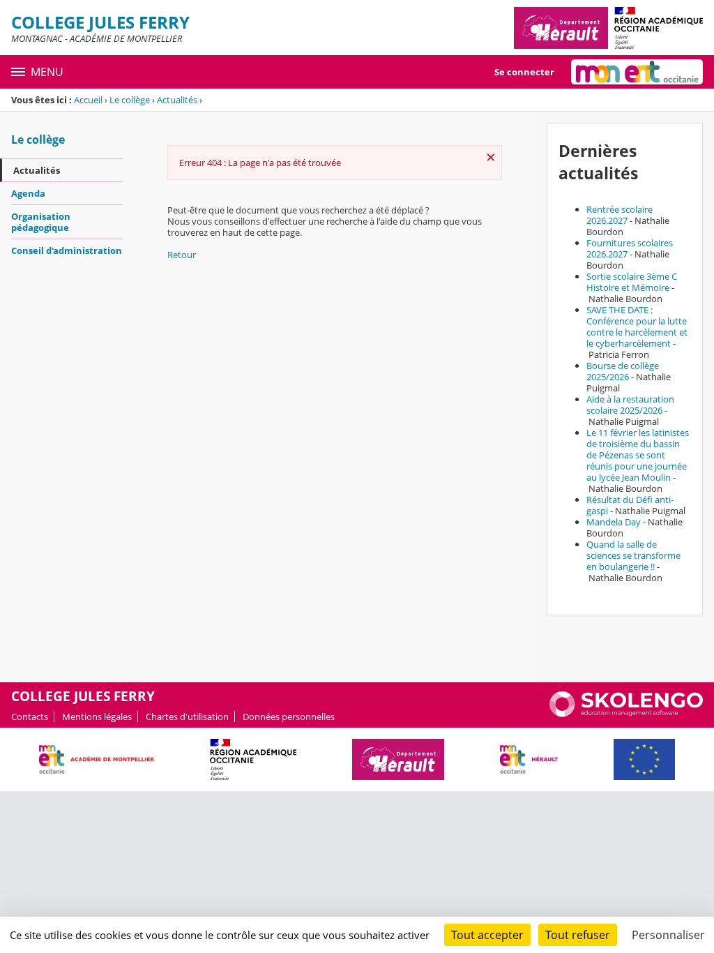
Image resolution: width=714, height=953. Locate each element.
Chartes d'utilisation (187, 716)
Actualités (177, 99)
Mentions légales (97, 716)
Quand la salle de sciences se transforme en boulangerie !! (633, 555)
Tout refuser (577, 935)
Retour (181, 254)
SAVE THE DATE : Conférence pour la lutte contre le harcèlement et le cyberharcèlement (637, 326)
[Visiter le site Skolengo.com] (626, 713)
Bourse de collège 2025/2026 (622, 371)
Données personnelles (289, 716)
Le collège (129, 99)
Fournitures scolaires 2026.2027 (629, 248)
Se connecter (524, 72)
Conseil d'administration (66, 250)
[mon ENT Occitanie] (637, 72)
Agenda (28, 193)
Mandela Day (613, 522)
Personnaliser (668, 935)
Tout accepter (487, 935)
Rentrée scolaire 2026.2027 (619, 215)
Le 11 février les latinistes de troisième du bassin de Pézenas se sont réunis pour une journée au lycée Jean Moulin (637, 454)
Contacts (29, 716)
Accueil (88, 99)
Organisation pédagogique (40, 222)
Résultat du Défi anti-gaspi (630, 505)
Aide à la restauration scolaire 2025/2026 (630, 405)
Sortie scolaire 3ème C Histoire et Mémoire (631, 282)
